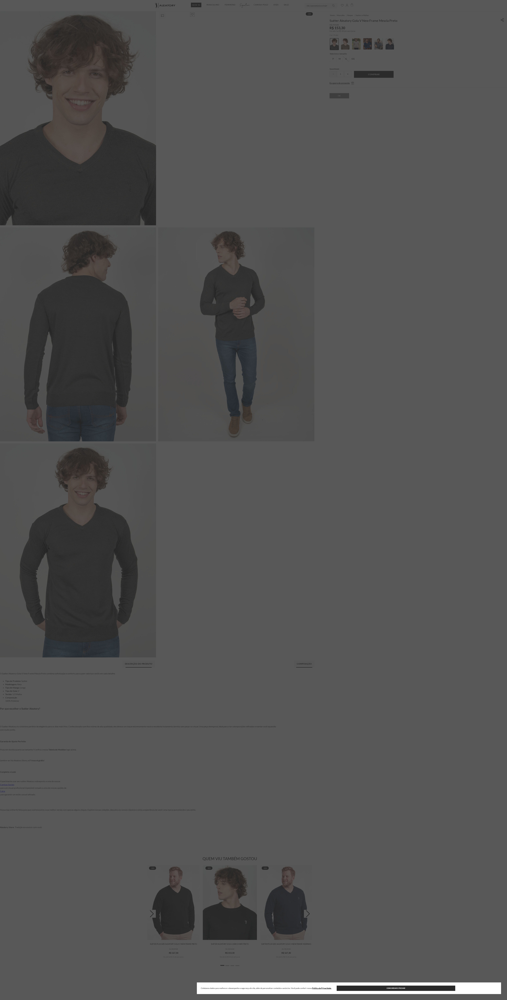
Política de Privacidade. (321, 988)
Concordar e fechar (396, 988)
